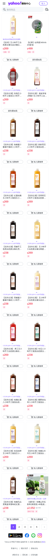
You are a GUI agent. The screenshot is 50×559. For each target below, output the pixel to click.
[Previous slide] (3, 25)
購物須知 (34, 548)
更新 (43, 542)
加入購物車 (14, 59)
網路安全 (15, 554)
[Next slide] (22, 25)
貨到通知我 (37, 59)
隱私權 (25, 554)
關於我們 (24, 548)
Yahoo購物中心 (19, 3)
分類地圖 (34, 554)
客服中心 (14, 548)
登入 (43, 3)
